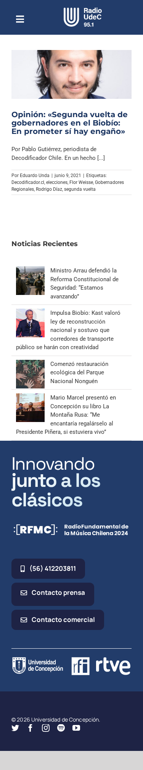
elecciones (56, 182)
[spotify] (61, 728)
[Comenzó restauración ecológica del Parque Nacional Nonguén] (30, 364)
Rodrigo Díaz (49, 189)
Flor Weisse (81, 182)
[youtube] (76, 728)
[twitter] (15, 728)
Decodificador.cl (27, 182)
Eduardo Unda (35, 175)
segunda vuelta (80, 189)
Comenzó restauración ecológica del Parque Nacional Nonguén (79, 373)
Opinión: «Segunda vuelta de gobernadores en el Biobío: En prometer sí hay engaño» (69, 123)
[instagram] (46, 728)
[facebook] (30, 728)
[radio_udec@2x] (83, 10)
